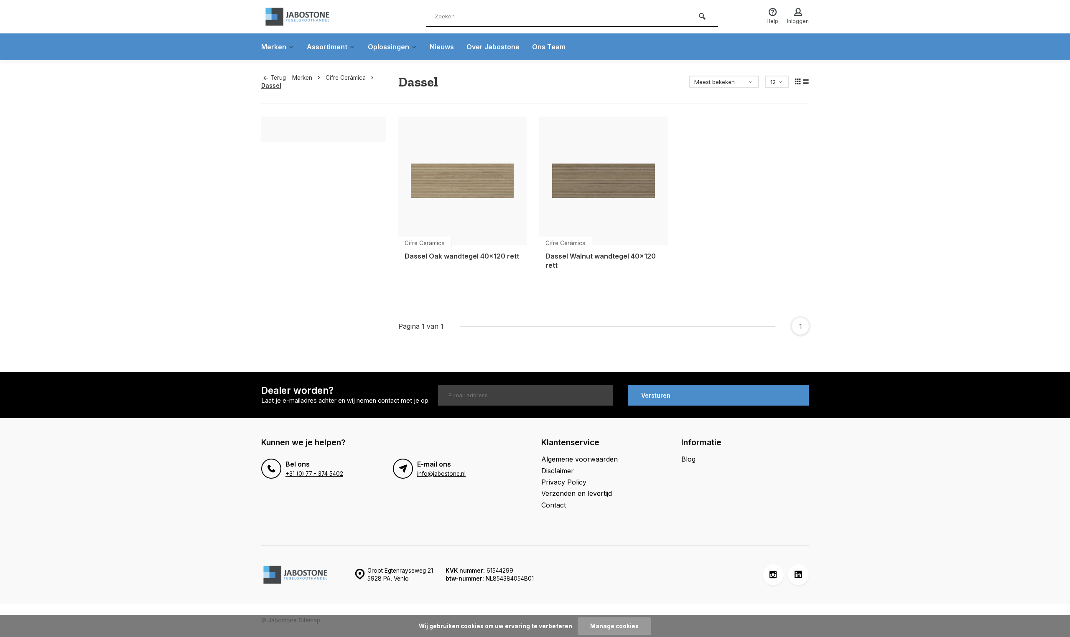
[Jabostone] (311, 16)
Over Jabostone (493, 47)
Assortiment (327, 47)
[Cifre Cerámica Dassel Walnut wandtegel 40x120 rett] (603, 181)
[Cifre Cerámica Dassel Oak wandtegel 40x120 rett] (462, 181)
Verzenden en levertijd (576, 493)
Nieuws (442, 47)
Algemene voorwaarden (579, 459)
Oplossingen (388, 47)
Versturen (655, 395)
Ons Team (549, 47)
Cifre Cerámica (346, 77)
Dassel (271, 85)
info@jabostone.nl (441, 473)
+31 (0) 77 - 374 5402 (314, 473)
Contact (553, 505)
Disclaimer (557, 471)
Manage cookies (614, 626)
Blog (688, 459)
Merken (273, 47)
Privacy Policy (563, 482)
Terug (278, 77)
